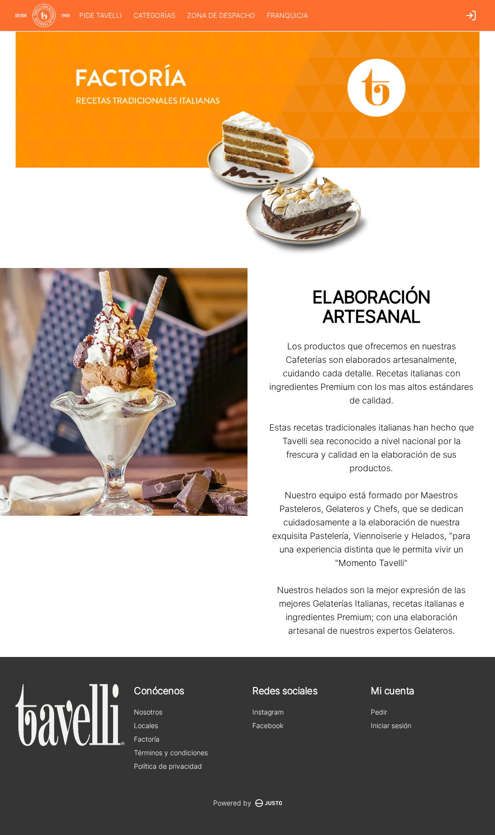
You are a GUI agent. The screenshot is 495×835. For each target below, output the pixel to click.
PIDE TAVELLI (100, 15)
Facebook (267, 725)
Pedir (379, 712)
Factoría (147, 739)
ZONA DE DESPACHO (221, 15)
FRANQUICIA (287, 15)
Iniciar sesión (391, 725)
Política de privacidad (168, 766)
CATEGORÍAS (154, 15)
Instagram (268, 712)
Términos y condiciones (171, 752)
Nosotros (148, 712)
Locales (146, 725)
